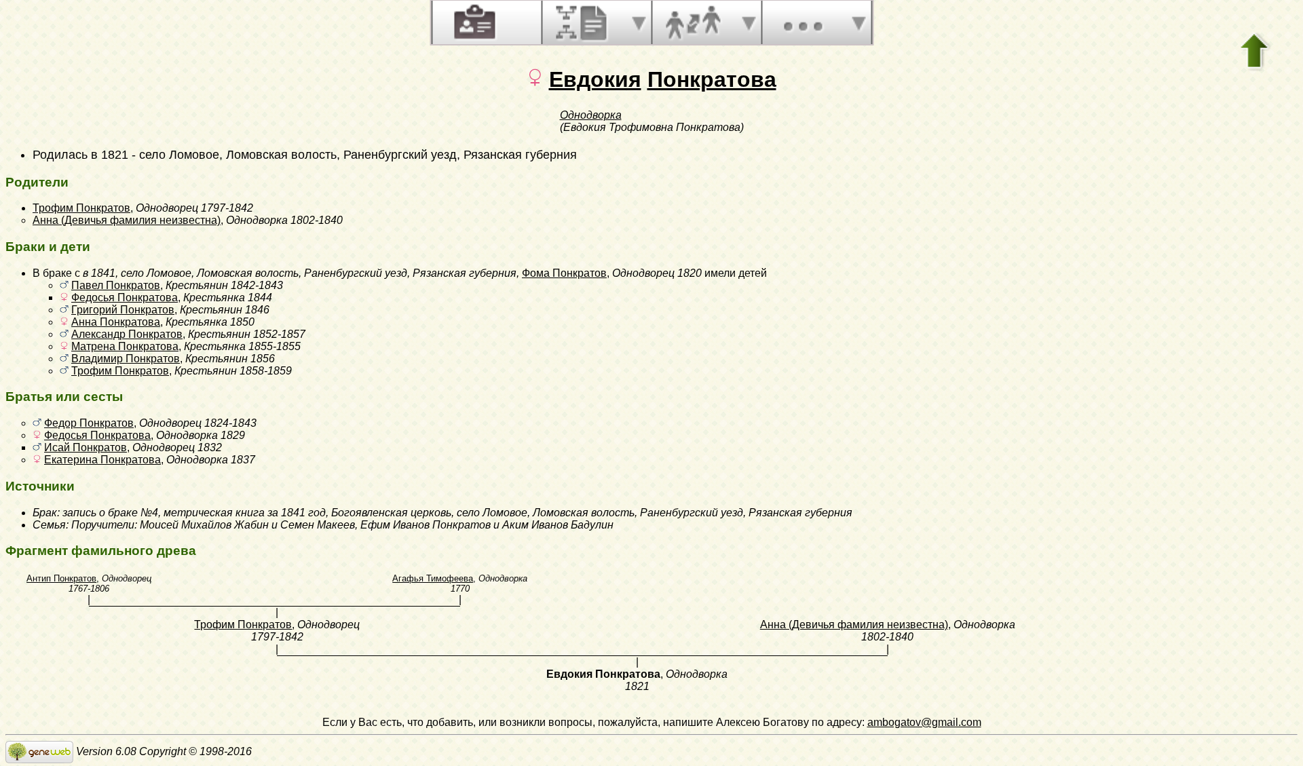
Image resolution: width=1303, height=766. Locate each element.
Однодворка (591, 115)
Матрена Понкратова (124, 346)
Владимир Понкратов (125, 358)
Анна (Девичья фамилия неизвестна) (127, 220)
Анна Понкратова (115, 322)
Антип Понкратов (61, 578)
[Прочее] (803, 22)
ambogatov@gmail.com (924, 722)
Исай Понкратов (85, 447)
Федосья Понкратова (124, 297)
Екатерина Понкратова (102, 459)
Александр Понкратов (127, 334)
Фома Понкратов (564, 273)
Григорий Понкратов (122, 309)
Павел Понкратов (115, 285)
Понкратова (711, 79)
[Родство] (693, 22)
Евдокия (595, 79)
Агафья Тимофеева (432, 578)
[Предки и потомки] (583, 22)
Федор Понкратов (89, 423)
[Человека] (473, 22)
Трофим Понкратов (81, 208)
